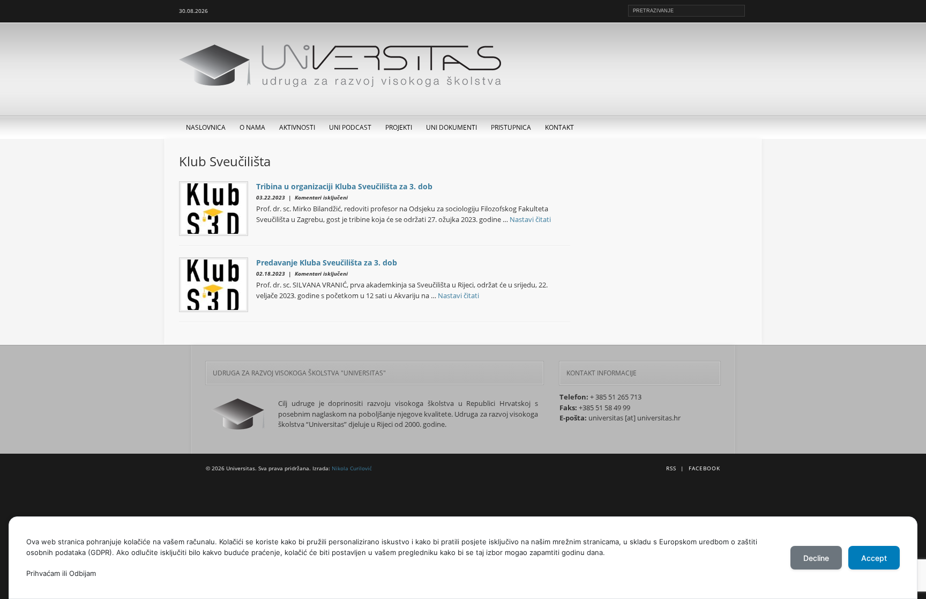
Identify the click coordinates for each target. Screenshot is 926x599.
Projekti (398, 127)
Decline (816, 558)
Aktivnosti (297, 127)
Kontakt (559, 127)
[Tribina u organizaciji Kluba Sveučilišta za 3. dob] (217, 208)
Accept (874, 558)
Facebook (704, 468)
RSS (671, 468)
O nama (252, 127)
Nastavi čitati (530, 219)
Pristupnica (511, 127)
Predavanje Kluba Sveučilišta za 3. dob (326, 262)
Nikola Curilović (352, 468)
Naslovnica (206, 127)
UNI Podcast (350, 127)
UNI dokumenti (451, 127)
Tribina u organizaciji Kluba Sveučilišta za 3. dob (344, 186)
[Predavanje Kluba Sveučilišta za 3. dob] (217, 284)
